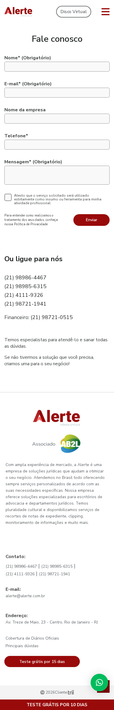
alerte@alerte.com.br (25, 596)
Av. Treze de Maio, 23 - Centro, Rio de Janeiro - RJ (52, 622)
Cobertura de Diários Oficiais (32, 638)
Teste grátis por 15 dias (42, 661)
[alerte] (18, 11)
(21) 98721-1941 (25, 303)
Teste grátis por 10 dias (57, 705)
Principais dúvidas (22, 646)
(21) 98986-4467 (25, 277)
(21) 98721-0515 (52, 317)
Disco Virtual (74, 12)
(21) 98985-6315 (25, 286)
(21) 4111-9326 (23, 295)
